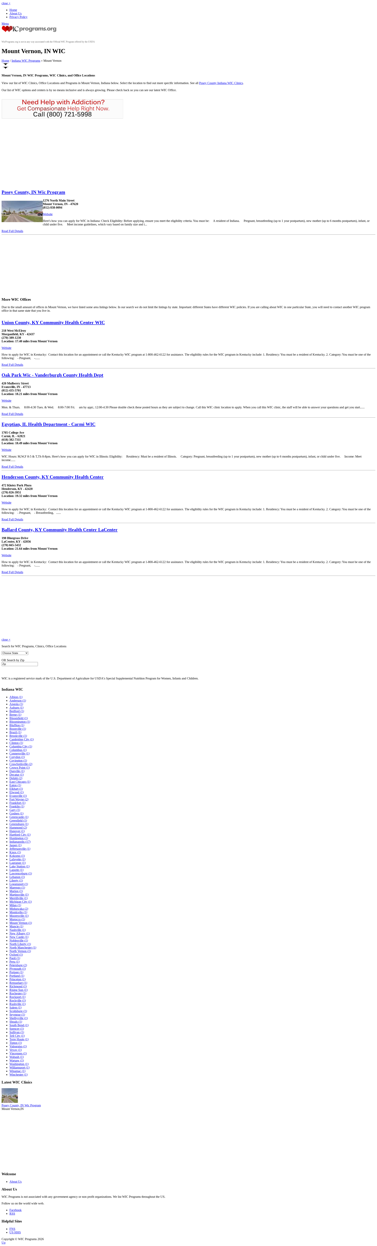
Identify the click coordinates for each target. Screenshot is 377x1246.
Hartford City (19, 834)
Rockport (17, 997)
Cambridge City (21, 739)
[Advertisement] (35, 153)
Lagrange (17, 863)
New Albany (19, 933)
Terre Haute (18, 1039)
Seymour (17, 1014)
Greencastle (18, 817)
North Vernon (20, 951)
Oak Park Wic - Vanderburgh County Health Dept (52, 375)
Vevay (15, 1050)
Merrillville (18, 898)
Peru (14, 961)
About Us (15, 13)
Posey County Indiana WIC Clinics (221, 83)
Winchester (18, 1074)
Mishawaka (18, 908)
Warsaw (16, 1060)
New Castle (18, 937)
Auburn (16, 707)
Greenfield (18, 820)
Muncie (16, 926)
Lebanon (17, 877)
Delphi (15, 778)
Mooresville (18, 915)
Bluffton (16, 725)
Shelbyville (18, 1018)
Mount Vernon (20, 923)
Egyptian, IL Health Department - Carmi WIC (48, 424)
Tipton (15, 1042)
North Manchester (22, 947)
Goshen (16, 813)
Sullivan (16, 1032)
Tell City (17, 1035)
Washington (18, 1064)
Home (13, 10)
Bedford (16, 711)
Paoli (14, 958)
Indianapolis (19, 841)
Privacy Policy (18, 17)
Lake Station (19, 866)
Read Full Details (12, 231)
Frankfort (17, 803)
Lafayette (17, 859)
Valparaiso (18, 1046)
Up (3, 1242)
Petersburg (18, 965)
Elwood (16, 792)
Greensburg (18, 824)
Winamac (17, 1071)
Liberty (16, 880)
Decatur (16, 774)
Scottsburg (18, 1011)
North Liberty (20, 944)
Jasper (15, 845)
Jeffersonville (19, 848)
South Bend (18, 1025)
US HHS (15, 1232)
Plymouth (17, 968)
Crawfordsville (20, 764)
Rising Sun (18, 990)
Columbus (18, 750)
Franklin (16, 806)
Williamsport (19, 1067)
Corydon (17, 757)
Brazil (15, 732)
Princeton (17, 979)
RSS (12, 1213)
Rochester (17, 993)
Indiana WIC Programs (26, 60)
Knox (15, 852)
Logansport (18, 884)
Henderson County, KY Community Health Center (53, 477)
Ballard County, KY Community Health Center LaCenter (60, 529)
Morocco (17, 919)
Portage (16, 972)
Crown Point (19, 767)
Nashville (17, 930)
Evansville (18, 795)
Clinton (16, 743)
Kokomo (17, 855)
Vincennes (18, 1053)
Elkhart (16, 788)
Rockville (17, 1000)
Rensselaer (18, 982)
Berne (15, 714)
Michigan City (20, 901)
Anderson (17, 700)
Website (48, 214)
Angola (16, 704)
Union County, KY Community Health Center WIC (53, 322)
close (6, 3)
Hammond (18, 827)
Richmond (18, 986)
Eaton (15, 785)
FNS (12, 1229)
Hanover (17, 831)
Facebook (15, 1210)
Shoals (15, 1021)
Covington (18, 760)
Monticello (18, 912)
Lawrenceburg (20, 873)
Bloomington (19, 721)
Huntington (18, 838)
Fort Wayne (18, 799)
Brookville (18, 735)
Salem (15, 1007)
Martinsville (18, 894)
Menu (5, 23)
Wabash (16, 1057)
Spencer (16, 1028)
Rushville (17, 1004)
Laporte (16, 870)
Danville (16, 771)
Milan (15, 905)
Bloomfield (18, 718)
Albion (15, 697)
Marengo (17, 887)
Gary (14, 810)
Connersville (19, 753)
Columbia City (20, 746)
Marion (16, 891)
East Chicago (19, 781)
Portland (16, 975)
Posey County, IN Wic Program (33, 192)
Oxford (16, 954)
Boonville (17, 728)
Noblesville (18, 940)
